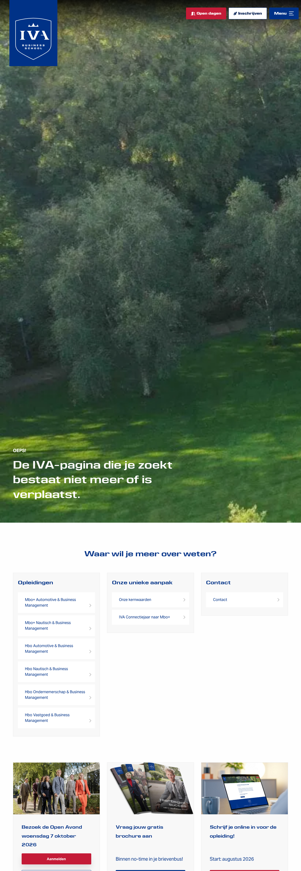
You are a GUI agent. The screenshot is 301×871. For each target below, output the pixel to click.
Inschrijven (250, 13)
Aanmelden (56, 859)
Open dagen (209, 13)
